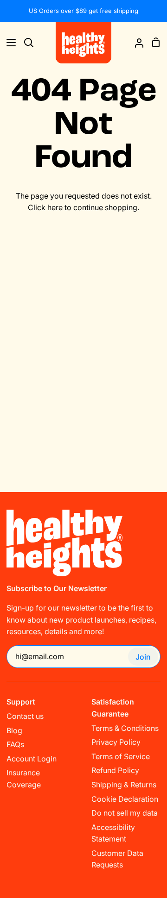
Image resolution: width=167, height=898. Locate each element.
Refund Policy (115, 770)
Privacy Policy (116, 742)
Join (143, 656)
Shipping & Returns (123, 784)
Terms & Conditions (125, 728)
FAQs (15, 744)
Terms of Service (120, 756)
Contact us (25, 716)
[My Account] (135, 42)
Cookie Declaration (124, 799)
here (55, 207)
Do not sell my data (124, 812)
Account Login (31, 758)
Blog (14, 730)
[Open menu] (8, 42)
